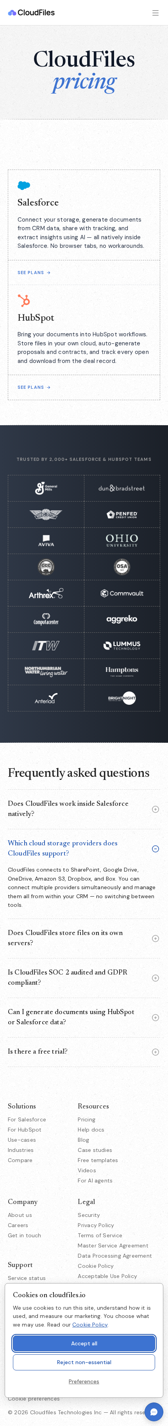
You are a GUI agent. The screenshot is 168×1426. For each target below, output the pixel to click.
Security (89, 1214)
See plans (34, 272)
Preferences (84, 1381)
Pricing (86, 1119)
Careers (18, 1225)
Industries (21, 1149)
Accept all (84, 1343)
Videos (87, 1170)
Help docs (91, 1129)
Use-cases (22, 1139)
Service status (27, 1278)
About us (20, 1214)
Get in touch (24, 1235)
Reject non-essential (84, 1362)
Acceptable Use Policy (107, 1276)
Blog (83, 1139)
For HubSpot (24, 1129)
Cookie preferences (34, 1398)
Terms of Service (100, 1235)
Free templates (98, 1160)
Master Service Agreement (113, 1245)
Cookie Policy (96, 1265)
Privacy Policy (96, 1225)
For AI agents (95, 1180)
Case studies (95, 1149)
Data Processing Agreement (115, 1255)
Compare (20, 1160)
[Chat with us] (154, 1412)
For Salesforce (27, 1119)
